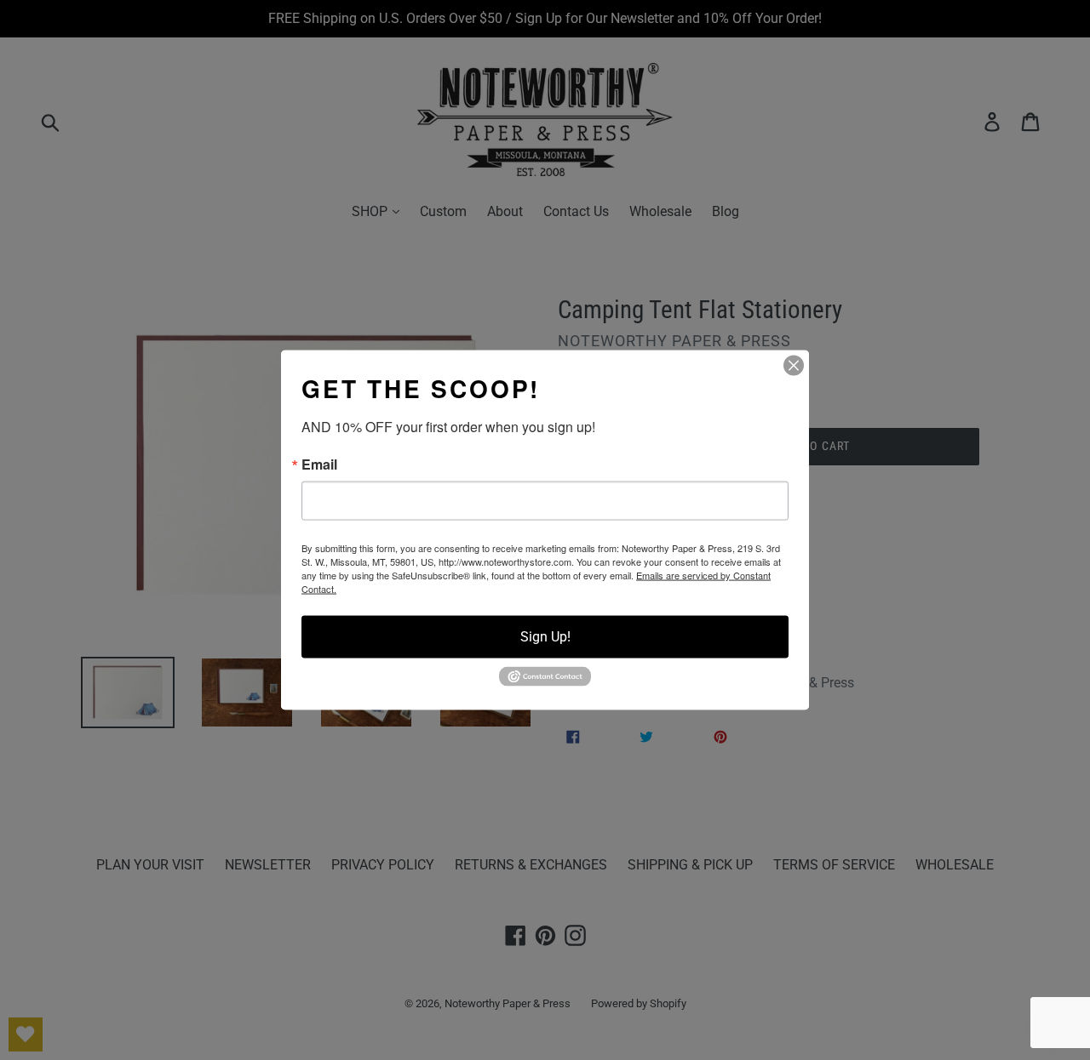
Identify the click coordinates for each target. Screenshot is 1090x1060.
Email (319, 464)
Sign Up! (545, 637)
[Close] (793, 366)
